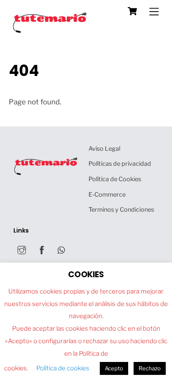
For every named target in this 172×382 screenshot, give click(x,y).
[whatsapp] (61, 249)
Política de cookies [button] (62, 368)
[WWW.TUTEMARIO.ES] (50, 31)
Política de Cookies (115, 179)
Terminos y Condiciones (121, 209)
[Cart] (132, 11)
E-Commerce (107, 194)
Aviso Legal (104, 148)
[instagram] (21, 249)
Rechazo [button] (150, 368)
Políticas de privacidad (120, 163)
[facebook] (41, 249)
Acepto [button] (114, 368)
